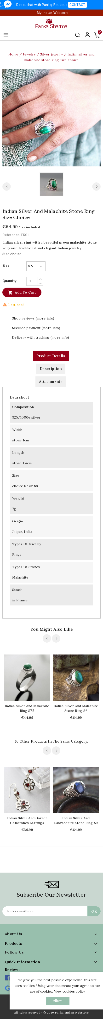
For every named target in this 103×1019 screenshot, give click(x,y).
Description (51, 368)
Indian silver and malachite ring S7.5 (27, 708)
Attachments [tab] (51, 381)
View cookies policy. (69, 991)
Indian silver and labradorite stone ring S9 (76, 820)
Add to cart (22, 292)
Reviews (12, 969)
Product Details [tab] (50, 356)
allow (57, 1000)
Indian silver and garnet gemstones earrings (27, 820)
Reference (11, 235)
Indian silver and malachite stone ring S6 (76, 708)
